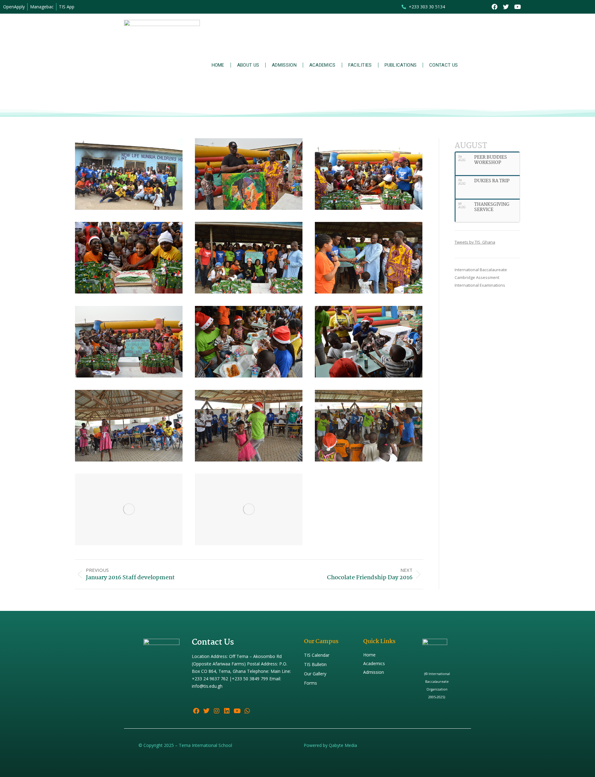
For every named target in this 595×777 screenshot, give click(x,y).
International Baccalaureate (481, 269)
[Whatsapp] (247, 711)
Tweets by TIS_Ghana (475, 242)
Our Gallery (315, 674)
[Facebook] (494, 7)
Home (218, 65)
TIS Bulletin (315, 664)
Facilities (360, 65)
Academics (322, 65)
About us (248, 65)
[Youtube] (517, 7)
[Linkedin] (227, 711)
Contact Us (443, 65)
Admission (284, 65)
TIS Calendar (316, 655)
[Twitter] (505, 7)
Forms (310, 683)
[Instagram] (216, 711)
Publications (401, 65)
